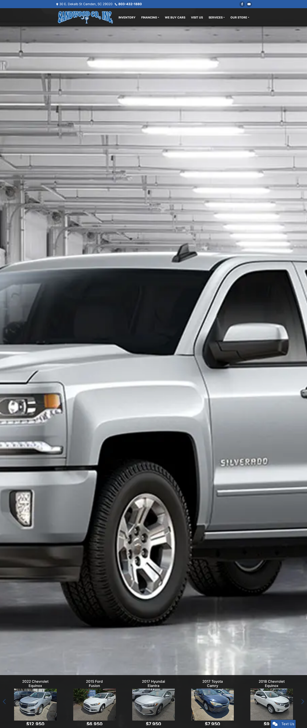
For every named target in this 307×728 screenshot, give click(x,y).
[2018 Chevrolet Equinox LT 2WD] (271, 703)
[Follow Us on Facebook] (242, 4)
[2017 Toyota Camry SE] (212, 703)
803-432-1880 (130, 4)
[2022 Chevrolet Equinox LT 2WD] (35, 703)
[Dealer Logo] (85, 17)
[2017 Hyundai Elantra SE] (153, 703)
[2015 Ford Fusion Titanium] (94, 703)
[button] (4, 700)
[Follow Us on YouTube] (249, 4)
